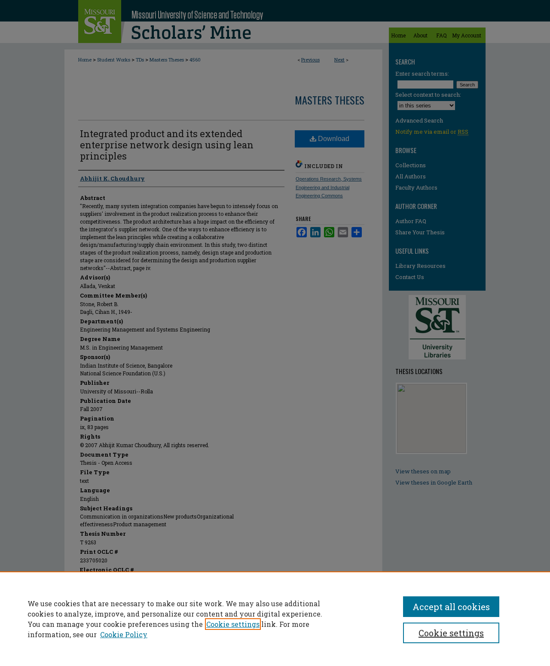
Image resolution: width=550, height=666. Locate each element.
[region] (275, 618)
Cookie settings (233, 624)
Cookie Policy (123, 634)
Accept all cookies (451, 606)
